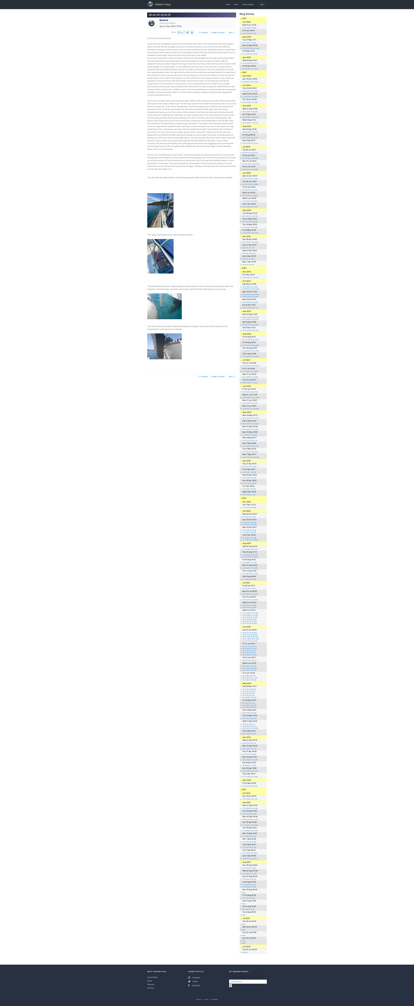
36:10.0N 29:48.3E (248, 691)
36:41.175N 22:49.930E (250, 222)
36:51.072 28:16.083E (249, 621)
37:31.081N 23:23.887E (250, 540)
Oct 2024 (246, 85)
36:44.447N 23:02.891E (250, 429)
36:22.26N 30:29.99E (249, 655)
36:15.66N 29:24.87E (249, 697)
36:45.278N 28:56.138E (250, 637)
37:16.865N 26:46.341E (250, 831)
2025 (244, 18)
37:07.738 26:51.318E (249, 814)
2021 (244, 789)
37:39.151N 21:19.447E (249, 190)
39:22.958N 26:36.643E (250, 317)
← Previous (203, 32)
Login (262, 4)
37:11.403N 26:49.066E (250, 825)
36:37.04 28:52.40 (248, 724)
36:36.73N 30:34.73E (249, 660)
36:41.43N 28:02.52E (249, 734)
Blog (243, 892)
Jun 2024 (246, 173)
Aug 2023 (246, 334)
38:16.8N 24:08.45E (249, 253)
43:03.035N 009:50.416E (250, 48)
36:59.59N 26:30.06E (249, 858)
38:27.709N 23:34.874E (250, 287)
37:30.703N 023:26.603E (250, 457)
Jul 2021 (246, 918)
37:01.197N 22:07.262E (249, 201)
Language (214, 999)
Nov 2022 (246, 502)
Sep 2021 (246, 802)
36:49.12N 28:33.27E (249, 726)
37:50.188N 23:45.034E (250, 233)
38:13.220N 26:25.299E (250, 340)
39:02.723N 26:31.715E (250, 308)
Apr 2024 (246, 236)
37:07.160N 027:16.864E (250, 371)
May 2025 (246, 37)
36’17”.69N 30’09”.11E (249, 670)
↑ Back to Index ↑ (218, 32)
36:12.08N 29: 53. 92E (250, 678)
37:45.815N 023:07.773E (250, 446)
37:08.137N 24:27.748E (250, 568)
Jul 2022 (246, 583)
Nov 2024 (246, 76)
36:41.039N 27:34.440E (250, 615)
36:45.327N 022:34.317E (250, 418)
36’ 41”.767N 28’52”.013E (250, 639)
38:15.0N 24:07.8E (248, 909)
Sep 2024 (246, 106)
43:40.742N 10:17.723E (250, 69)
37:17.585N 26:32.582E (250, 574)
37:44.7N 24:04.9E (248, 898)
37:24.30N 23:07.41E (249, 489)
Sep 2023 (246, 311)
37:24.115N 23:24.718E (250, 227)
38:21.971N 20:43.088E (250, 179)
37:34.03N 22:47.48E (249, 530)
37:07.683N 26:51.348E (250, 808)
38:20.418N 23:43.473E (250, 277)
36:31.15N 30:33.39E (249, 666)
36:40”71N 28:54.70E (249, 646)
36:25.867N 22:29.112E (250, 216)
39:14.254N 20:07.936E (250, 158)
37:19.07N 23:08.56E (249, 522)
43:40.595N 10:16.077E (250, 63)
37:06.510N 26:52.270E (250, 819)
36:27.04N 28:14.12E (249, 743)
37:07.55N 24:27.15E (249, 879)
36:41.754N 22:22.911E (250, 207)
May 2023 (246, 412)
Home (228, 4)
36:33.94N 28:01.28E (249, 619)
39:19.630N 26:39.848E (250, 325)
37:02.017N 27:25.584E (250, 600)
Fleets (236, 4)
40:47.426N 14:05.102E (250, 111)
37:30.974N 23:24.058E (250, 242)
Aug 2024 (246, 126)
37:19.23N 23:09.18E (249, 472)
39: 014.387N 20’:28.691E (251, 164)
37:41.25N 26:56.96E (249, 579)
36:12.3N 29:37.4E (248, 695)
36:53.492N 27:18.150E (250, 760)
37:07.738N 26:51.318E (250, 771)
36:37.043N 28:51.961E (250, 635)
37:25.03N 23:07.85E (249, 478)
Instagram (196, 977)
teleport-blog (162, 4)
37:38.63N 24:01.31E (249, 887)
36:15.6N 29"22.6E (248, 703)
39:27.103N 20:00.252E (250, 153)
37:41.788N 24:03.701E (250, 549)
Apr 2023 (246, 461)
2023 (244, 268)
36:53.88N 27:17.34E (249, 765)
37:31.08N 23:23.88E (249, 538)
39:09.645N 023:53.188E (250, 294)
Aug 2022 (246, 543)
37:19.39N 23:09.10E (249, 532)
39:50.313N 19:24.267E (250, 138)
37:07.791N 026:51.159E (250, 392)
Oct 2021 (246, 793)
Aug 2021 (246, 862)
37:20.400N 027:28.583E (250, 366)
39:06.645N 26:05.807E (250, 302)
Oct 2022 (246, 511)
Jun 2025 (246, 22)
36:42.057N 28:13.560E (250, 728)
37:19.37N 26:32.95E (249, 842)
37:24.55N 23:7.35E (249, 494)
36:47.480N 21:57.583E (250, 195)
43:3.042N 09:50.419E (250, 54)
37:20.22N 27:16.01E (249, 588)
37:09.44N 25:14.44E (249, 873)
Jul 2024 (246, 147)
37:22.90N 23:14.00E (249, 466)
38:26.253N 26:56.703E (250, 330)
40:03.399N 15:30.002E (250, 117)
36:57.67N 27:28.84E (249, 605)
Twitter (195, 981)
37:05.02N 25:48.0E (249, 868)
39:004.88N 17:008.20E (250, 132)
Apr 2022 (246, 737)
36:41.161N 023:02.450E (250, 424)
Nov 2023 (246, 272)
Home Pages (152, 977)
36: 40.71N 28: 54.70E (249, 641)
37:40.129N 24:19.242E (250, 557)
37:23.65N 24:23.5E (249, 885)
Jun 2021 (246, 946)
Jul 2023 (246, 360)
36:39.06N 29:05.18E (249, 649)
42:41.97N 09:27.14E (249, 33)
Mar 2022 (246, 780)
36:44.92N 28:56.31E (249, 718)
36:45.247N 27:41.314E (250, 617)
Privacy (199, 999)
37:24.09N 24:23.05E (249, 562)
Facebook (196, 985)
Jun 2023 (246, 386)
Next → (232, 32)
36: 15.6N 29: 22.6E (249, 651)
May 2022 (246, 683)
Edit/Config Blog (247, 4)
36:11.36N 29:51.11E (249, 653)
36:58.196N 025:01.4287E (251, 397)
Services (150, 988)
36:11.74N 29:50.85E (249, 680)
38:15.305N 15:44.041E (250, 123)
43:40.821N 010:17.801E (250, 82)
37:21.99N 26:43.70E (249, 836)
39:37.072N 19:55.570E (250, 143)
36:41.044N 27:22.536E (250, 613)
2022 (244, 498)
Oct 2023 (246, 281)
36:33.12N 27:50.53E (249, 749)
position (245, 952)
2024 (244, 72)
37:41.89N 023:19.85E (249, 435)
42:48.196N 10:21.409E (250, 102)
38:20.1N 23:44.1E (248, 248)
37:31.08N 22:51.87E (249, 517)
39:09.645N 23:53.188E (250, 296)
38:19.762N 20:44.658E (250, 184)
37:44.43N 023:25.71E (249, 440)
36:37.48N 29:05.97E (249, 705)
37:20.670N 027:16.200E (250, 351)
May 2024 (246, 210)
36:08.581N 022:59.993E (250, 409)
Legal (206, 999)
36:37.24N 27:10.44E (249, 754)
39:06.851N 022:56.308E (250, 289)
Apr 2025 (246, 57)
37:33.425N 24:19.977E (250, 555)
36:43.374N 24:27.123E (250, 403)
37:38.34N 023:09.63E (250, 452)
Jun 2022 (246, 627)
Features (150, 984)
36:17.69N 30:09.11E (249, 676)
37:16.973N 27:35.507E (250, 594)
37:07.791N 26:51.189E (249, 853)
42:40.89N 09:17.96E (249, 28)
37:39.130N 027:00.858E (250, 345)
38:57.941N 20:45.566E (250, 169)
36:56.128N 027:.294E (249, 383)
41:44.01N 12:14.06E (249, 43)
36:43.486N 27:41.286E (250, 377)
